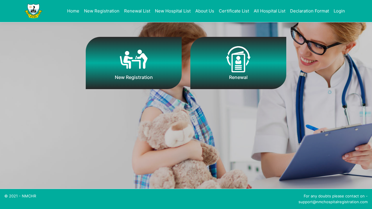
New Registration (101, 11)
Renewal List (137, 11)
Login (339, 11)
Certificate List (234, 11)
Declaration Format (309, 11)
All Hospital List (269, 11)
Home (73, 11)
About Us (204, 11)
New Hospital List (173, 11)
